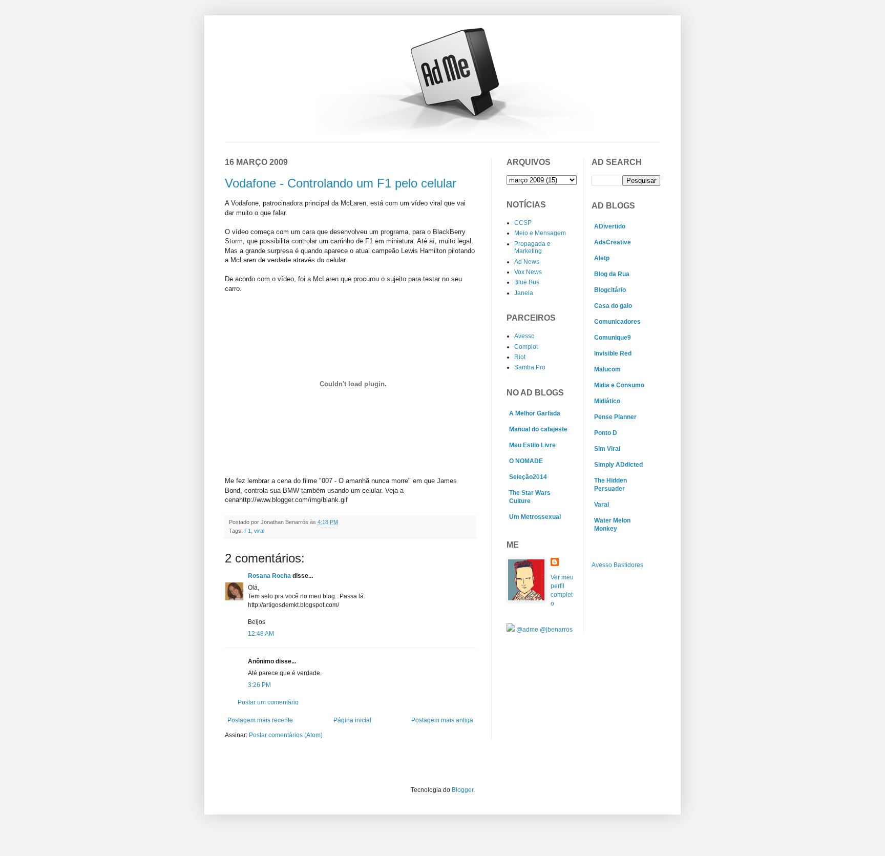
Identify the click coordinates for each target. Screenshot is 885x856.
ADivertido (609, 226)
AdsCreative (612, 242)
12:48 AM (261, 633)
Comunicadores (617, 321)
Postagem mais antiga (442, 720)
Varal (601, 504)
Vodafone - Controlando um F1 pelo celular (340, 183)
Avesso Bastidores (617, 565)
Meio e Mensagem (540, 233)
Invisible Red (612, 353)
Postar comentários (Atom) (286, 735)
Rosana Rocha (269, 575)
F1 (247, 531)
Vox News (528, 272)
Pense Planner (615, 417)
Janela (523, 293)
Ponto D (605, 432)
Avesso (524, 336)
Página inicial (352, 720)
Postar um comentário (268, 702)
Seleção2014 (528, 477)
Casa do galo (613, 305)
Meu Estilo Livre (532, 445)
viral (259, 531)
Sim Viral (607, 448)
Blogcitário (610, 290)
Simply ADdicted (618, 464)
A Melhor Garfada (534, 413)
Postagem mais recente (260, 720)
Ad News (526, 261)
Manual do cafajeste (538, 429)
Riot (519, 357)
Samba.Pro (529, 367)
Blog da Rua (611, 274)
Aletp (601, 258)
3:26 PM (259, 684)
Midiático (607, 401)
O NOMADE (526, 461)
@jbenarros (556, 629)
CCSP (523, 222)
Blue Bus (526, 282)
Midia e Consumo (619, 385)
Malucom (607, 369)
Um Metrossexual (535, 516)
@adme (528, 629)
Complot (526, 346)
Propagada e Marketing (532, 247)
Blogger (462, 790)
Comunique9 (612, 337)
